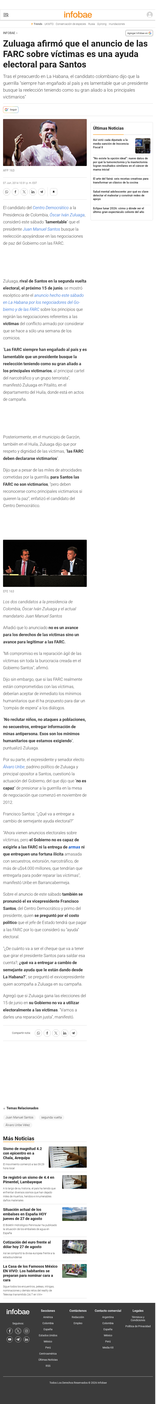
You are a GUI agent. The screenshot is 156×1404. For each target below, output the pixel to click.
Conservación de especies (71, 24)
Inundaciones (117, 24)
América (48, 1317)
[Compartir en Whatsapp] (6, 191)
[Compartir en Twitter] (24, 191)
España (48, 1329)
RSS (48, 1365)
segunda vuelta (51, 1117)
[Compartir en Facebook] (15, 191)
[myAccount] (150, 15)
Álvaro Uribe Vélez (18, 1125)
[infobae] (78, 15)
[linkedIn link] (26, 1339)
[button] (6, 15)
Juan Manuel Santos (41, 229)
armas (74, 847)
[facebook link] (10, 1331)
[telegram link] (18, 1339)
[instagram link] (26, 1331)
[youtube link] (10, 1339)
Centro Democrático (51, 207)
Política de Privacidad (138, 1326)
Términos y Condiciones (138, 1319)
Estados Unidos (48, 1335)
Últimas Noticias (48, 1359)
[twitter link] (18, 1331)
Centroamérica (48, 1353)
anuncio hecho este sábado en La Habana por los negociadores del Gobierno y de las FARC (43, 302)
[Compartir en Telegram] (41, 191)
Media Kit (108, 1347)
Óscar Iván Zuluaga (67, 215)
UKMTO (49, 24)
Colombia (48, 1323)
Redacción (78, 1317)
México (48, 1341)
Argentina (108, 1317)
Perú (48, 1347)
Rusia (91, 24)
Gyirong (102, 24)
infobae (9, 33)
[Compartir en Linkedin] (33, 191)
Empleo (78, 1323)
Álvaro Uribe (14, 766)
